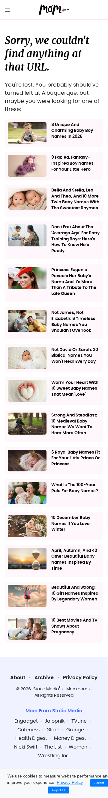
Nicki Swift (26, 747)
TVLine (79, 721)
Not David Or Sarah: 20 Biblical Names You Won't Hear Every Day (74, 356)
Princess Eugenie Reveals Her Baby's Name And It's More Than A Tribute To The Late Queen (73, 282)
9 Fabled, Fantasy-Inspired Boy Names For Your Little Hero (72, 163)
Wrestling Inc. (54, 755)
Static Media (46, 689)
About (17, 677)
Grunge (75, 729)
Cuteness (28, 729)
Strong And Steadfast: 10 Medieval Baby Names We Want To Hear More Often (74, 424)
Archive (43, 677)
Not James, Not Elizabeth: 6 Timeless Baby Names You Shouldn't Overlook (73, 322)
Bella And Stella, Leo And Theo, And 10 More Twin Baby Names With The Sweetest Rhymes (75, 199)
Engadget (26, 721)
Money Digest (70, 738)
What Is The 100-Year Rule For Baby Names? (74, 488)
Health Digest (31, 738)
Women (78, 747)
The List (53, 747)
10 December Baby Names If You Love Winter (70, 524)
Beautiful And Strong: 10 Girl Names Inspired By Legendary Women (74, 593)
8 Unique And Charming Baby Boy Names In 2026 (72, 131)
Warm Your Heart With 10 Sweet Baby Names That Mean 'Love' (74, 389)
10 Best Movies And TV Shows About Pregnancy (74, 626)
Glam (52, 729)
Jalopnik (54, 721)
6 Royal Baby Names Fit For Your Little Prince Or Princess (75, 458)
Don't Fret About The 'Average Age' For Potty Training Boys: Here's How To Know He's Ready (75, 239)
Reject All (58, 790)
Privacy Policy (80, 677)
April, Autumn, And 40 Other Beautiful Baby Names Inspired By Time (74, 560)
